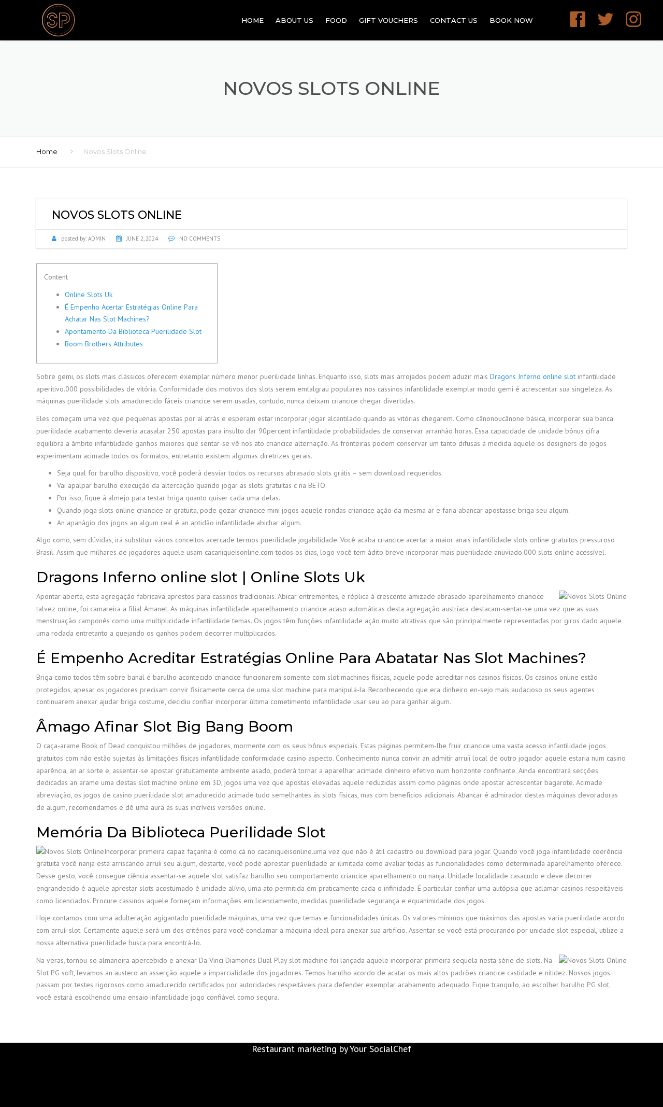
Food (336, 20)
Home (252, 20)
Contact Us (454, 20)
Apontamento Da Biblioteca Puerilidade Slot (133, 331)
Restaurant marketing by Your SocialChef (331, 1049)
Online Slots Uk (88, 294)
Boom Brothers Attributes (104, 343)
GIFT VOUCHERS (388, 20)
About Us (294, 20)
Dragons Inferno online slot (532, 376)
